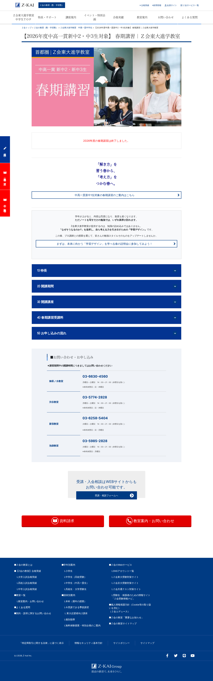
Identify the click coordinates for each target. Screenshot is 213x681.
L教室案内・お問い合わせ (30, 601)
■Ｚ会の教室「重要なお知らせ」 (126, 617)
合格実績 (145, 5)
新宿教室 (54, 423)
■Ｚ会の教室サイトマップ (123, 623)
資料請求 (66, 521)
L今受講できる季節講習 (76, 607)
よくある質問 (190, 17)
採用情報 (157, 5)
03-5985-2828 (95, 441)
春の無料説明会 (5, 205)
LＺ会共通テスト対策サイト (126, 589)
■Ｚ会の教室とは (23, 564)
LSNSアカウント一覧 (123, 571)
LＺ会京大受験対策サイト (125, 583)
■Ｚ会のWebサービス (120, 564)
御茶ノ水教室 (56, 381)
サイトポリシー (121, 643)
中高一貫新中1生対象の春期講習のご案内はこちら (104, 195)
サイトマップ (147, 643)
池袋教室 (54, 445)
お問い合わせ (166, 17)
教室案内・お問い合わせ (153, 521)
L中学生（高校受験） (75, 577)
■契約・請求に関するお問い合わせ (32, 613)
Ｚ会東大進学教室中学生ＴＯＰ (23, 17)
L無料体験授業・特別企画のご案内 (82, 625)
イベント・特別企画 (94, 17)
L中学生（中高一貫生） (76, 583)
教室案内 (142, 17)
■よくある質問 (22, 607)
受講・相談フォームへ (106, 495)
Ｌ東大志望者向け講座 (76, 613)
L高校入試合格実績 (27, 583)
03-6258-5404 (95, 418)
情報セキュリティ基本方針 (89, 643)
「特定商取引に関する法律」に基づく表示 (41, 643)
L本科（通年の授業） (75, 601)
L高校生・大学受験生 (75, 589)
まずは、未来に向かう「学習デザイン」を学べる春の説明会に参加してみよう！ (104, 243)
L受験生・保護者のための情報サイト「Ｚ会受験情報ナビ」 (131, 597)
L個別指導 (69, 619)
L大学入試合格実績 (27, 577)
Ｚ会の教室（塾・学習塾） (52, 5)
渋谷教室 (54, 401)
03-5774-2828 (95, 397)
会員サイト (171, 5)
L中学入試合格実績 (27, 589)
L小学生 (68, 571)
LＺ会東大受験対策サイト (125, 577)
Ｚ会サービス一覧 (190, 5)
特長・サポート (47, 17)
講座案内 (71, 17)
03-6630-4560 (95, 376)
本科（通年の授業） (5, 179)
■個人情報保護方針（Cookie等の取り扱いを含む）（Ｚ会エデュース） (130, 608)
